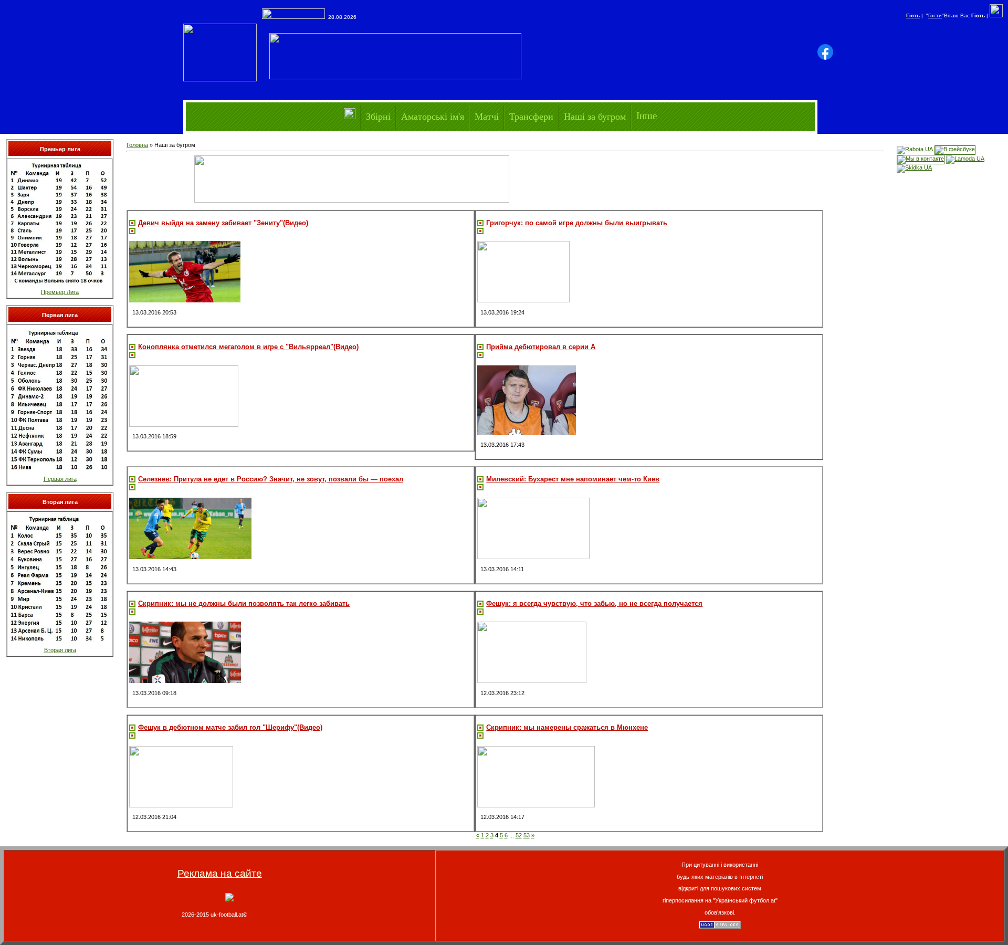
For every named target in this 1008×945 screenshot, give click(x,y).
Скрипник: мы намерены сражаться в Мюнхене (567, 727)
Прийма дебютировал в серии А (540, 347)
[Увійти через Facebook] (825, 52)
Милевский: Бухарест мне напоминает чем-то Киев (572, 479)
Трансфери (531, 116)
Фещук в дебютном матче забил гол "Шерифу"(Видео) (230, 727)
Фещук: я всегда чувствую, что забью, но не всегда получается (594, 603)
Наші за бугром (595, 116)
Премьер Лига (60, 292)
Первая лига (60, 479)
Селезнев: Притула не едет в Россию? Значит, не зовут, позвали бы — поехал (270, 479)
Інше (646, 115)
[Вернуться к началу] (229, 899)
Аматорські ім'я (432, 116)
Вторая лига (60, 650)
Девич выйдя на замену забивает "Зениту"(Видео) (223, 223)
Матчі (487, 116)
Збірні (378, 116)
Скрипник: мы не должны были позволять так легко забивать (244, 603)
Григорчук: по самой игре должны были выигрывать (576, 223)
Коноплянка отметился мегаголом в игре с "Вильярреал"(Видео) (248, 347)
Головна (137, 145)
